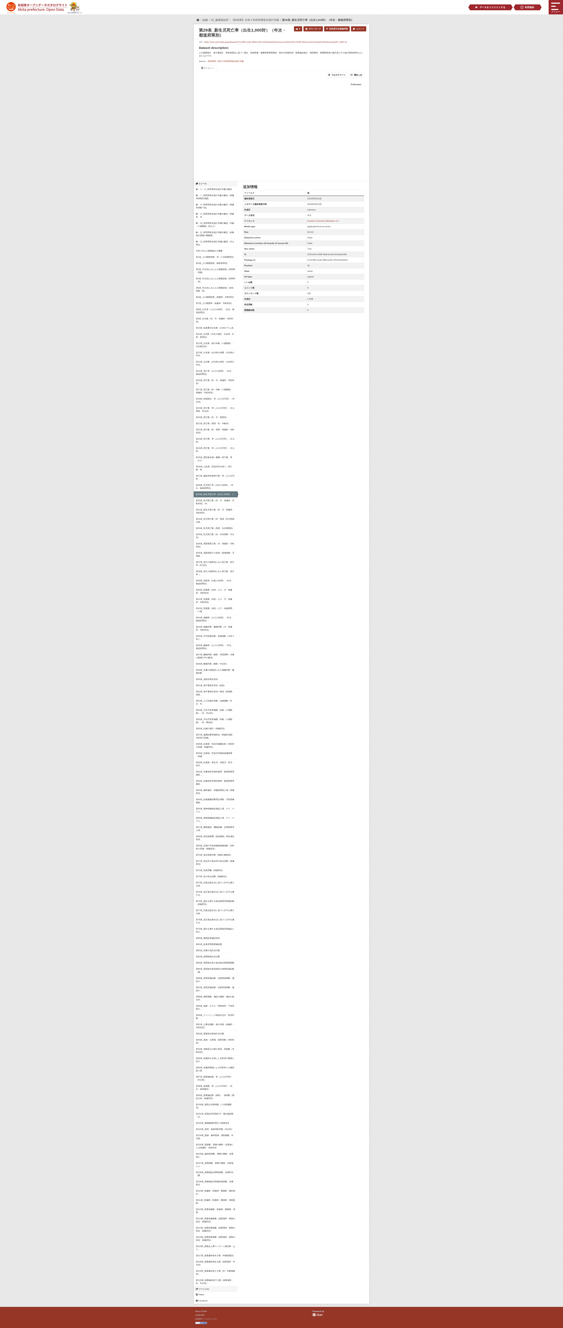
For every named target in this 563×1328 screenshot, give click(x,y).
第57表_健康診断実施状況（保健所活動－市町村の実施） (215, 736)
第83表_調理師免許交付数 (208, 956)
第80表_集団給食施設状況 (208, 938)
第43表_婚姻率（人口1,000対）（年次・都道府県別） (214, 619)
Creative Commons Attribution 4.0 (323, 221)
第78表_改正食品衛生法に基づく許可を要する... (215, 921)
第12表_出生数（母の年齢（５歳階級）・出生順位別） (215, 345)
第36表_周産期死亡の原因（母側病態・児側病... (215, 554)
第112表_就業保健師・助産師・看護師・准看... (215, 1211)
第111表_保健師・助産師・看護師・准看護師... (215, 1201)
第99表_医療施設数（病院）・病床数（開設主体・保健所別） (215, 1097)
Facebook (202, 1301)
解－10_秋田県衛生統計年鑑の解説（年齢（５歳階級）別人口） (215, 224)
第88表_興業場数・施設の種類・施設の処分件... (215, 998)
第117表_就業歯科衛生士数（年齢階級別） (215, 1255)
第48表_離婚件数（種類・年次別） (212, 664)
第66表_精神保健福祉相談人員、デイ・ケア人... (215, 819)
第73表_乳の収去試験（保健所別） (212, 876)
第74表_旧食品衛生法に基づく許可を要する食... (215, 884)
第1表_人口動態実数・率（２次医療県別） (215, 257)
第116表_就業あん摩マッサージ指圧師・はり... (215, 1248)
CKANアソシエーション (206, 1319)
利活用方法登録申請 (338, 29)
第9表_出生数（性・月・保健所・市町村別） (214, 320)
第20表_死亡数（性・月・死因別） (212, 417)
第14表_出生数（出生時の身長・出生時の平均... (215, 363)
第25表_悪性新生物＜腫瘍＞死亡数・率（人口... (214, 459)
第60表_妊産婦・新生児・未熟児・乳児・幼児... (215, 764)
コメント (360, 29)
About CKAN (201, 1311)
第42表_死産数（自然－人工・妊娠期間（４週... (214, 610)
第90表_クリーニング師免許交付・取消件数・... (215, 1016)
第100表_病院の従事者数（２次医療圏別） (213, 1106)
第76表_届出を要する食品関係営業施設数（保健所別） (215, 902)
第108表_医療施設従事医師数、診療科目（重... (214, 1174)
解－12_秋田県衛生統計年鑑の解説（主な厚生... (215, 243)
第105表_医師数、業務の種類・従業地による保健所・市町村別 (214, 1146)
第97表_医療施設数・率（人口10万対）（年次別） (214, 1078)
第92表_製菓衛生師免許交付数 (210, 1033)
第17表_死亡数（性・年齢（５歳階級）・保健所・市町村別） (215, 391)
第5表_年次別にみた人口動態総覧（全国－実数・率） (215, 289)
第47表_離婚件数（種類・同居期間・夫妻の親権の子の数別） (215, 656)
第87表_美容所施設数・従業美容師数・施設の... (215, 989)
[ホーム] (197, 19)
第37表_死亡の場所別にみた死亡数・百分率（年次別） (215, 563)
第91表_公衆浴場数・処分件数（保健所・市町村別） (215, 1026)
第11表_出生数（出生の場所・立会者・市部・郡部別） (215, 335)
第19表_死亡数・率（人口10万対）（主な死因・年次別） (215, 409)
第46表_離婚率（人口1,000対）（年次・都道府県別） (214, 647)
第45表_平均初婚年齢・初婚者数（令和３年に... (215, 637)
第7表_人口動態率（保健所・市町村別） (214, 303)
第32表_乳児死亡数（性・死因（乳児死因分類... (215, 520)
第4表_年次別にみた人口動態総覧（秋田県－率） (215, 280)
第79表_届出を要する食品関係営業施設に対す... (215, 930)
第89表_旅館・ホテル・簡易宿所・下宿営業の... (215, 1007)
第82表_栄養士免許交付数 (208, 950)
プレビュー (208, 68)
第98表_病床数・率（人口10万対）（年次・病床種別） (214, 1087)
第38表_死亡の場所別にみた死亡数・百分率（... (215, 573)
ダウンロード (315, 29)
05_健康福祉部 (219, 19)
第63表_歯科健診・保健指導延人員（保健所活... (215, 791)
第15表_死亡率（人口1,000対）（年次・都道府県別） (214, 372)
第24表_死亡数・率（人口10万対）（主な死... (215, 449)
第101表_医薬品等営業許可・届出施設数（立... (214, 1115)
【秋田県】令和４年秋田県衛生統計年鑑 (255, 19)
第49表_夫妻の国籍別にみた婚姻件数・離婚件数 (215, 671)
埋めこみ (358, 75)
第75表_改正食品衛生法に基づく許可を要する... (215, 893)
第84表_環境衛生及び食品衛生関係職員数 (215, 963)
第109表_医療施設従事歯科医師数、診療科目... (214, 1183)
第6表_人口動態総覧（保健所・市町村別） (215, 297)
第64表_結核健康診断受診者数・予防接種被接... (215, 801)
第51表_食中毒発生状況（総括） (211, 685)
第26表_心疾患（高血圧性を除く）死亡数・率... (214, 468)
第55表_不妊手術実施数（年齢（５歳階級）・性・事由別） (214, 721)
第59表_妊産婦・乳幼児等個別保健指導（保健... (214, 754)
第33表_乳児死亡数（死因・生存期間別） (215, 528)
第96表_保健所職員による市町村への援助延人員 (215, 1069)
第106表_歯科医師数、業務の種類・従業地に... (214, 1155)
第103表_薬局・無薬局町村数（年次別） (214, 1129)
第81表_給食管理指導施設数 (209, 944)
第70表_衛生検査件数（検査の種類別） (214, 855)
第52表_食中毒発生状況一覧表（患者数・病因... (215, 693)
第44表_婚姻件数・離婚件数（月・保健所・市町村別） (214, 628)
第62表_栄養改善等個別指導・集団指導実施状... (215, 782)
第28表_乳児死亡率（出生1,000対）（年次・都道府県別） (214, 486)
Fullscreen (356, 84)
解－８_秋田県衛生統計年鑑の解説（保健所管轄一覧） (215, 206)
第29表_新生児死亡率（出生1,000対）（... (215, 494)
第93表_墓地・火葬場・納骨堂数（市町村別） (215, 1041)
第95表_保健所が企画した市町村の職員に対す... (215, 1060)
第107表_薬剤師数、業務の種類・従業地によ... (214, 1164)
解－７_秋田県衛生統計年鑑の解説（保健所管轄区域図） (215, 197)
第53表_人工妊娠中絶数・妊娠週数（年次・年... (214, 702)
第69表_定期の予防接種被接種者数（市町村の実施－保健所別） (215, 847)
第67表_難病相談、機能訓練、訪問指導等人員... (215, 828)
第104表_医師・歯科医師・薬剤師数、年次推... (214, 1137)
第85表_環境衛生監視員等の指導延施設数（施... (215, 970)
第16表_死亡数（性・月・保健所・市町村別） (215, 382)
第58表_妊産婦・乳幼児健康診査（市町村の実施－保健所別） (215, 745)
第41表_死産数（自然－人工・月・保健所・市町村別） (214, 600)
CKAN (318, 1314)
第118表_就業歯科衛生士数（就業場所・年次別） (215, 1263)
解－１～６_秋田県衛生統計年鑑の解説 (214, 189)
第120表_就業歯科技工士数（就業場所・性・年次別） (214, 1281)
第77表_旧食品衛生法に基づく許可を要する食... (215, 912)
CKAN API (200, 1315)
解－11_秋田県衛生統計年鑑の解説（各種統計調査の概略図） (215, 234)
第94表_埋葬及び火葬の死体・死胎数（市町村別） (215, 1050)
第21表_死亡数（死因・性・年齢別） (213, 423)
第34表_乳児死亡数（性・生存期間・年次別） (215, 536)
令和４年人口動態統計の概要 (209, 251)
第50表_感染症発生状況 (207, 679)
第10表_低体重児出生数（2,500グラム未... (215, 328)
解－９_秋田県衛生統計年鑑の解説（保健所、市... (215, 215)
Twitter (201, 1294)
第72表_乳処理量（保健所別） (210, 870)
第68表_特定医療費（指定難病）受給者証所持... (215, 838)
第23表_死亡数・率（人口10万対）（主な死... (215, 440)
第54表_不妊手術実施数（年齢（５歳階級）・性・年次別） (214, 711)
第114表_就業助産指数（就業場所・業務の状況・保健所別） (215, 1229)
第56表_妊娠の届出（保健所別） (211, 728)
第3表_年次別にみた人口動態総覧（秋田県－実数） (215, 271)
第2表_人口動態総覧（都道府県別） (212, 263)
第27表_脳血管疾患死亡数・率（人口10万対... (215, 477)
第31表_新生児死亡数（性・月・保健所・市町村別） (215, 511)
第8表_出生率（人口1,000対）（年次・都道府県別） (215, 311)
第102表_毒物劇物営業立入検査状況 (212, 1123)
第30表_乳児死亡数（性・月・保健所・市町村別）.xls (215, 502)
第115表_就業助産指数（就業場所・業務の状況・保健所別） (215, 1238)
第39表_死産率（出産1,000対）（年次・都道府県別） (214, 582)
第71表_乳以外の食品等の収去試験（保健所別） (215, 862)
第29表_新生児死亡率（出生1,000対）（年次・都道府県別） (318, 19)
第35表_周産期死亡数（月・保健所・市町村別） (215, 545)
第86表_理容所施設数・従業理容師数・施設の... (215, 979)
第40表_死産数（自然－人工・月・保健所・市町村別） (214, 591)
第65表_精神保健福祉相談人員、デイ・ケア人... (215, 810)
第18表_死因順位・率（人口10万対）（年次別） (215, 400)
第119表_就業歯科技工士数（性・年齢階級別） (215, 1272)
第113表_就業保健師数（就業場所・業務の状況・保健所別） (215, 1220)
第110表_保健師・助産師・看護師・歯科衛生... (215, 1192)
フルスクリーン (338, 75)
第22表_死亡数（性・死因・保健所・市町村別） (215, 431)
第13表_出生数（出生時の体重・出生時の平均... (215, 354)
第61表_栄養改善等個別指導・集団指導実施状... (215, 773)
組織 (205, 19)
